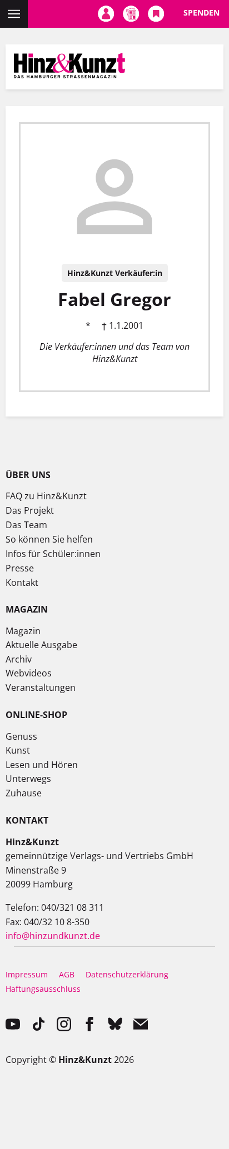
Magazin (23, 631)
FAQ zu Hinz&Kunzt (46, 496)
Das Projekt (30, 510)
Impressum (27, 974)
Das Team (26, 525)
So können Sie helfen (49, 539)
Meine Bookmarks (155, 14)
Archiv (19, 659)
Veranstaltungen (41, 687)
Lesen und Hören (42, 765)
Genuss (21, 736)
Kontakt (22, 582)
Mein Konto (105, 14)
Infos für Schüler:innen (53, 554)
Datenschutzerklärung (127, 974)
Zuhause (24, 793)
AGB (66, 974)
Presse (20, 568)
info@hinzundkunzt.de (53, 936)
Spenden (201, 12)
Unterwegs (28, 778)
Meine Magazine (130, 14)
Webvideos (29, 673)
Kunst (18, 750)
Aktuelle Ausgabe (41, 645)
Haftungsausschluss (43, 989)
